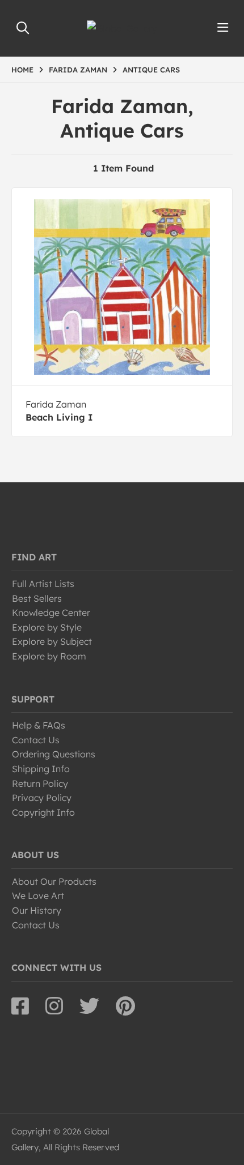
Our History (36, 910)
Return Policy (40, 783)
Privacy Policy (41, 797)
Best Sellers (37, 598)
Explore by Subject (52, 641)
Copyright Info (43, 812)
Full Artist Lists (43, 583)
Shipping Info (41, 768)
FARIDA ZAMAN (78, 69)
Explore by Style (47, 627)
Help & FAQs (38, 725)
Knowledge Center (51, 612)
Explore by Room (49, 656)
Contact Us (36, 740)
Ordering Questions (53, 754)
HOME (22, 69)
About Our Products (54, 881)
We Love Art (38, 895)
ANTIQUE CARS (151, 69)
